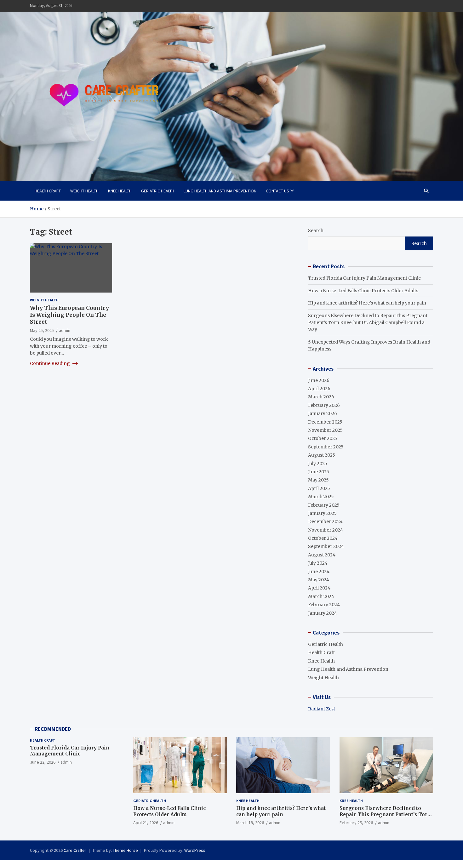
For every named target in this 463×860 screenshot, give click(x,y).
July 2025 (317, 463)
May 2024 (318, 580)
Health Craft (48, 191)
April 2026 (319, 388)
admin (64, 330)
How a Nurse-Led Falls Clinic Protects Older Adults (363, 290)
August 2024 (321, 555)
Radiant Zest (321, 709)
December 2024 (325, 521)
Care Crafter (75, 850)
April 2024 (319, 588)
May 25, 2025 (42, 330)
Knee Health (120, 191)
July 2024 (318, 563)
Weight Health (84, 191)
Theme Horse (125, 850)
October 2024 (323, 538)
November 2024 (325, 530)
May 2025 (318, 480)
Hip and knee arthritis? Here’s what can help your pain (367, 303)
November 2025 (325, 430)
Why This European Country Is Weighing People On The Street (69, 315)
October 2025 (322, 438)
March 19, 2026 (250, 822)
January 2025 (322, 513)
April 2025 (319, 488)
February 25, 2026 (356, 822)
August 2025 (321, 455)
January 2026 (322, 413)
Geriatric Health (157, 191)
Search (315, 230)
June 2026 (318, 380)
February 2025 (324, 505)
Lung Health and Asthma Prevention (220, 191)
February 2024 (324, 604)
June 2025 (318, 472)
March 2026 (321, 397)
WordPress (194, 850)
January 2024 (322, 613)
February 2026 (324, 405)
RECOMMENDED (53, 729)
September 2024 (326, 546)
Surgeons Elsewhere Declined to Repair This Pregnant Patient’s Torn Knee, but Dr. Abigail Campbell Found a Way (367, 323)
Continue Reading (50, 363)
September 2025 (326, 447)
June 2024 (318, 571)
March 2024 (321, 596)
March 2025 (321, 496)
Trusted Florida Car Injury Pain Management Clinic (364, 278)
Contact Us (277, 191)
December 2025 (325, 422)
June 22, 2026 (42, 762)
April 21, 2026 (145, 822)
